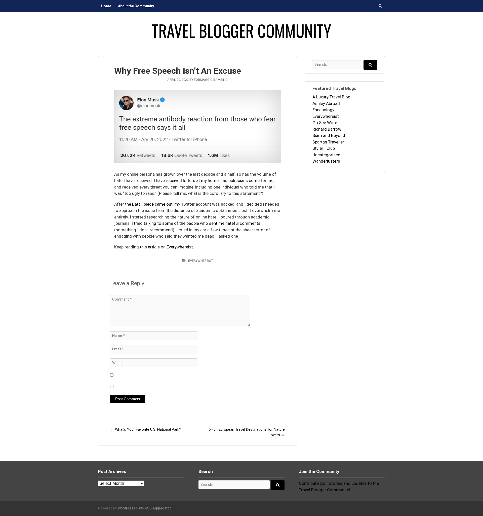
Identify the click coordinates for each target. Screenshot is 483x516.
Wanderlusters (326, 161)
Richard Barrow (326, 129)
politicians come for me (250, 180)
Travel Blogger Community (241, 30)
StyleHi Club (323, 148)
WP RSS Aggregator (155, 508)
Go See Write (324, 122)
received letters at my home (192, 180)
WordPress (126, 508)
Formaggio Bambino (211, 80)
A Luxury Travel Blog (331, 96)
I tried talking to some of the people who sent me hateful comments (196, 223)
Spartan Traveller (328, 141)
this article (150, 246)
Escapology (323, 109)
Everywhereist (180, 246)
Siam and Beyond (328, 135)
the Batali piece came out (149, 204)
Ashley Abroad (326, 103)
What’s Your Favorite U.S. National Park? (145, 429)
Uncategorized (326, 154)
